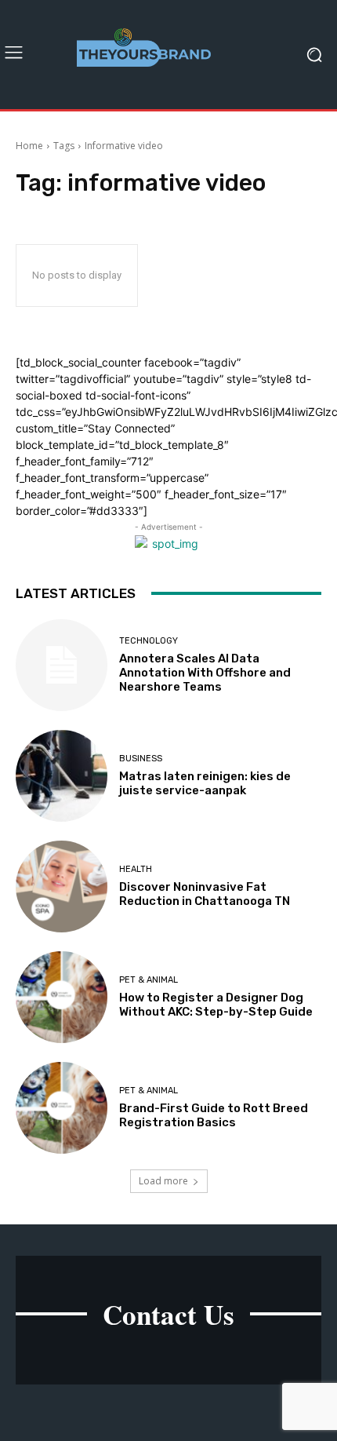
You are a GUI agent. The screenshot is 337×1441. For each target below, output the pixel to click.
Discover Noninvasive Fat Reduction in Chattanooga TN (204, 894)
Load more (163, 1180)
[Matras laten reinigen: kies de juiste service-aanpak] (61, 776)
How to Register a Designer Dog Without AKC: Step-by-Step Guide (216, 1004)
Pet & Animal (148, 980)
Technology (148, 641)
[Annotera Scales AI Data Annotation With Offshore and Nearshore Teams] (61, 665)
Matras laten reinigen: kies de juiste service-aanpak (205, 783)
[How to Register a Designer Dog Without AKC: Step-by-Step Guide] (61, 997)
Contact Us (168, 1314)
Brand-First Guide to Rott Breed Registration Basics (213, 1115)
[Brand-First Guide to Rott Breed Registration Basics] (61, 1108)
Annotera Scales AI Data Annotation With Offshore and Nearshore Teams (205, 672)
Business (140, 758)
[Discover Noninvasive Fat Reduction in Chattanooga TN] (61, 886)
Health (135, 869)
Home (29, 145)
